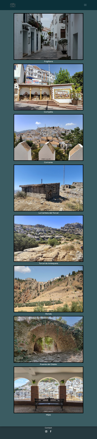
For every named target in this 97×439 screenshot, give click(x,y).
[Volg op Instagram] (46, 431)
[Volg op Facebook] (51, 431)
